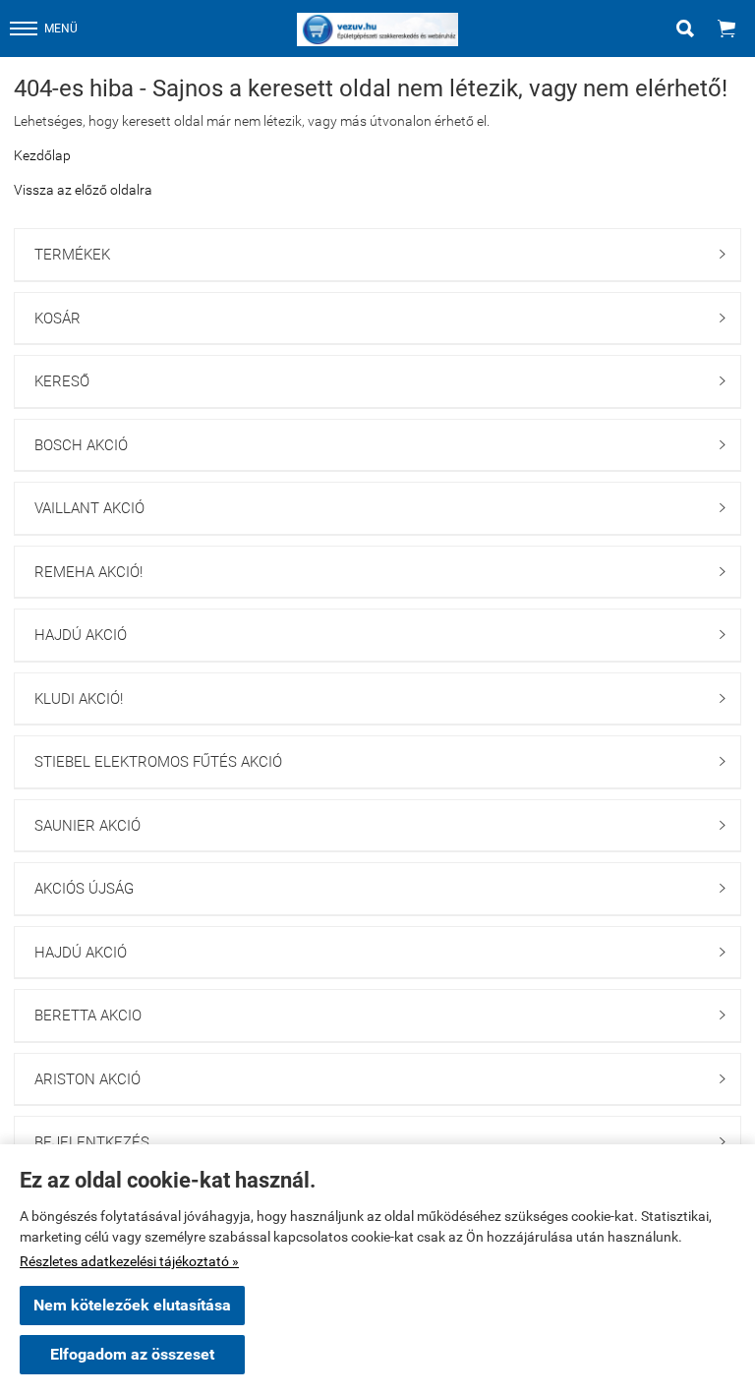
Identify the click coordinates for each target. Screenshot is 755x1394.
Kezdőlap (42, 155)
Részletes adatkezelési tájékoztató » (129, 1261)
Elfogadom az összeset (132, 1354)
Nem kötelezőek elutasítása (132, 1305)
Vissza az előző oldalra (83, 190)
